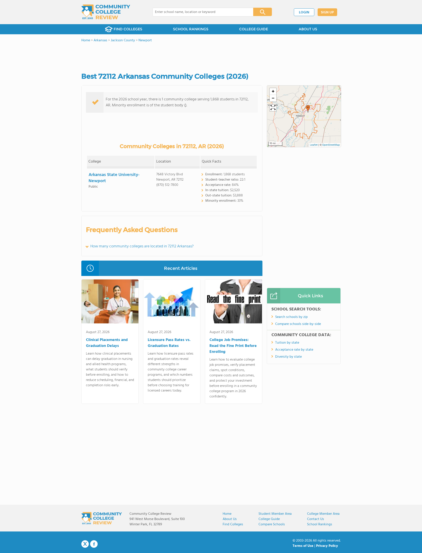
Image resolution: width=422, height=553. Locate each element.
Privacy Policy (327, 546)
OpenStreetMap (331, 145)
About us (230, 519)
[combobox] (200, 12)
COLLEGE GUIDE (253, 29)
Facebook (94, 544)
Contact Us (315, 519)
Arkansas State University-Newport (114, 178)
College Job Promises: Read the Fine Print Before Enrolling (233, 346)
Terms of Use (303, 546)
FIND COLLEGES (128, 29)
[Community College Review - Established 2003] (105, 12)
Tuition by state (287, 342)
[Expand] (273, 108)
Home (227, 514)
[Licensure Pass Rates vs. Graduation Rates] (171, 302)
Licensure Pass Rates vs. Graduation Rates (169, 343)
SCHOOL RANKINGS (190, 29)
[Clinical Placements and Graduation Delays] (110, 302)
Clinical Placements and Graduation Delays (107, 343)
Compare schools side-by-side (298, 324)
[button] (308, 108)
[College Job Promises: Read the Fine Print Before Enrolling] (233, 302)
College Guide (269, 519)
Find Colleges (233, 524)
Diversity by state (288, 356)
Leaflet (314, 145)
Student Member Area (275, 514)
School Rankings (319, 524)
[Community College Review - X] (85, 544)
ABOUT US (308, 29)
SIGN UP (327, 12)
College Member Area (323, 514)
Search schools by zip (291, 317)
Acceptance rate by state (294, 349)
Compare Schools (271, 524)
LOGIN (304, 12)
